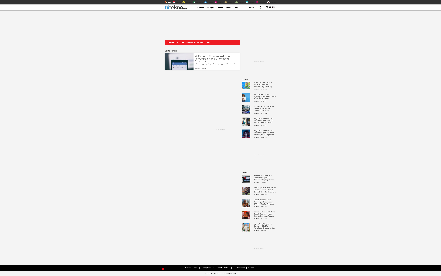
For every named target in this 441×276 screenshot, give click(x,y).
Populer (245, 79)
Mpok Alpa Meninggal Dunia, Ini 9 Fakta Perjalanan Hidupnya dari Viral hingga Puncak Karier (264, 226)
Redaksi (188, 268)
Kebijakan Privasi (239, 268)
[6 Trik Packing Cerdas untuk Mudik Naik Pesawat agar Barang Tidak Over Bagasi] (246, 89)
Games (220, 8)
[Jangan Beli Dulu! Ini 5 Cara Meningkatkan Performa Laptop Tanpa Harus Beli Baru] (246, 182)
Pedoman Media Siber (221, 268)
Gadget (210, 8)
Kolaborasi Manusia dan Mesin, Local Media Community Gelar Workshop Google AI (264, 108)
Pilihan (244, 172)
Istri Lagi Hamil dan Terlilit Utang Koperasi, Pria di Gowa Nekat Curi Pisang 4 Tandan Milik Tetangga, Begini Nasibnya (265, 190)
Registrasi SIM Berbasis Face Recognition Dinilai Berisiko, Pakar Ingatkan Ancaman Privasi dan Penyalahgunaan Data (264, 133)
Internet (200, 8)
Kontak (195, 268)
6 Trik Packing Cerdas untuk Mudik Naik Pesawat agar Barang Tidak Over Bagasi (263, 84)
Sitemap (251, 268)
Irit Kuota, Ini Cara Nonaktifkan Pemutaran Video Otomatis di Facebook (212, 59)
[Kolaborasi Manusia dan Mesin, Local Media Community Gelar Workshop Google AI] (246, 113)
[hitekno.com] (176, 9)
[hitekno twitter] (267, 7)
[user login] (260, 8)
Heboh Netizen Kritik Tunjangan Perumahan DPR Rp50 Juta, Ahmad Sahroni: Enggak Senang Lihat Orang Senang (264, 202)
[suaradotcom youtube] (270, 7)
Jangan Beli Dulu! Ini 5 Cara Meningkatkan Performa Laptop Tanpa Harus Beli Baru (264, 178)
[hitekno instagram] (273, 7)
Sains (228, 8)
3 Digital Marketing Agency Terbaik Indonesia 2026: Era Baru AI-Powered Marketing (265, 96)
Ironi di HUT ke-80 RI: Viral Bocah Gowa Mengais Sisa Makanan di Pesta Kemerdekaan (264, 214)
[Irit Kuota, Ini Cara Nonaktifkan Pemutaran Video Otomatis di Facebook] (179, 69)
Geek (236, 8)
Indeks (251, 8)
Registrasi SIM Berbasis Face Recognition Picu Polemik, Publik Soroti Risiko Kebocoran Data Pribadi (263, 120)
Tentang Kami (206, 268)
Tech (243, 8)
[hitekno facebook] (264, 7)
